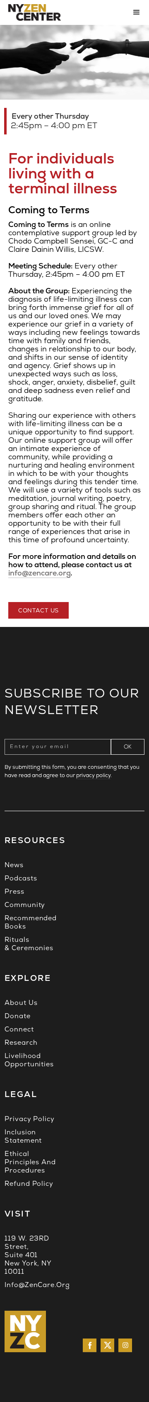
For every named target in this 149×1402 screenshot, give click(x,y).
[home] (64, 12)
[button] (134, 12)
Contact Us (38, 610)
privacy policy (93, 775)
